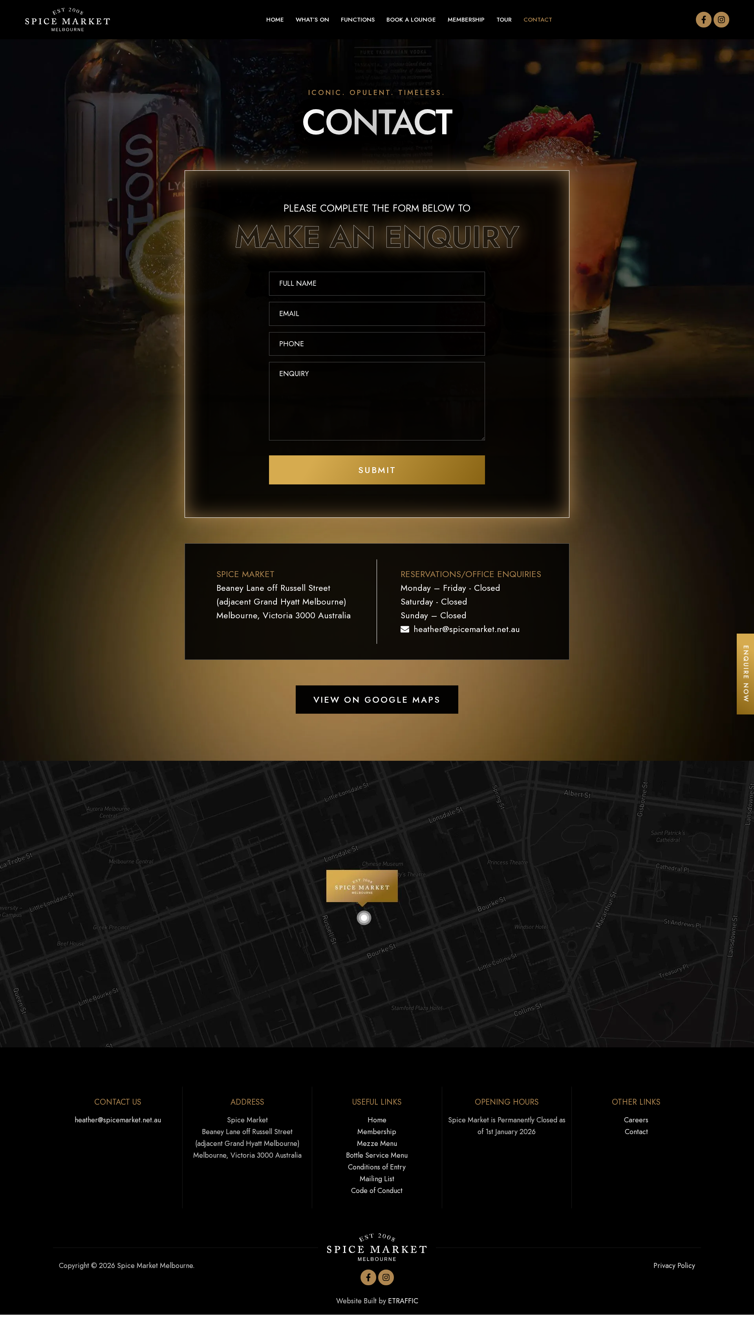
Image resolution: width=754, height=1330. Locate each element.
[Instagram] (721, 19)
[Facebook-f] (704, 19)
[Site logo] (68, 19)
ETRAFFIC (403, 1301)
